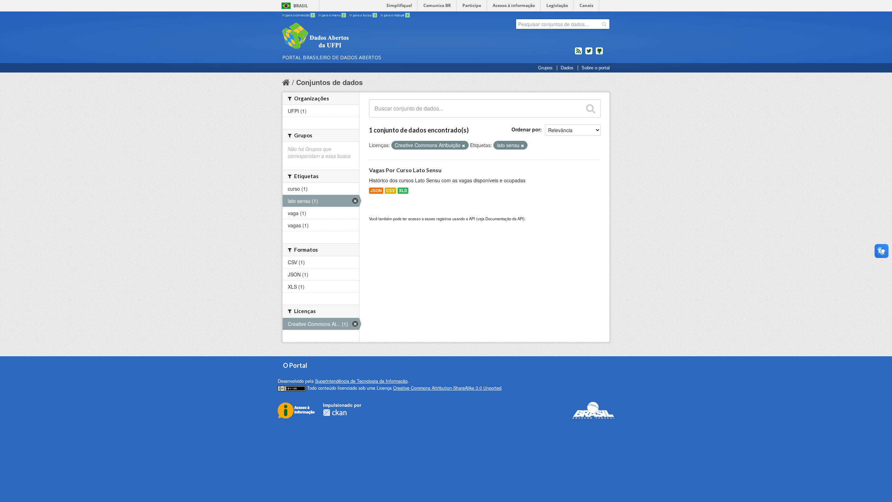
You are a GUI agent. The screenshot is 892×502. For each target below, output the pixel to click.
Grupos (545, 68)
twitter (588, 53)
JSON (376, 190)
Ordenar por (526, 129)
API (472, 218)
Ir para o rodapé (394, 15)
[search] (604, 24)
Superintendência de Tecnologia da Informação (361, 381)
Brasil (300, 6)
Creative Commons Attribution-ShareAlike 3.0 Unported (447, 388)
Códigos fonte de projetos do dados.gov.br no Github (599, 53)
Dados (567, 68)
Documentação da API (504, 218)
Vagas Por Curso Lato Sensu (405, 170)
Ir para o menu (331, 15)
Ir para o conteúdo (298, 15)
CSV (390, 190)
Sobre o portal (596, 68)
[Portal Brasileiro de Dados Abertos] (357, 37)
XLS (403, 190)
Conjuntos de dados (329, 82)
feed (578, 53)
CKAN (335, 412)
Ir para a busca (362, 15)
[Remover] (463, 145)
